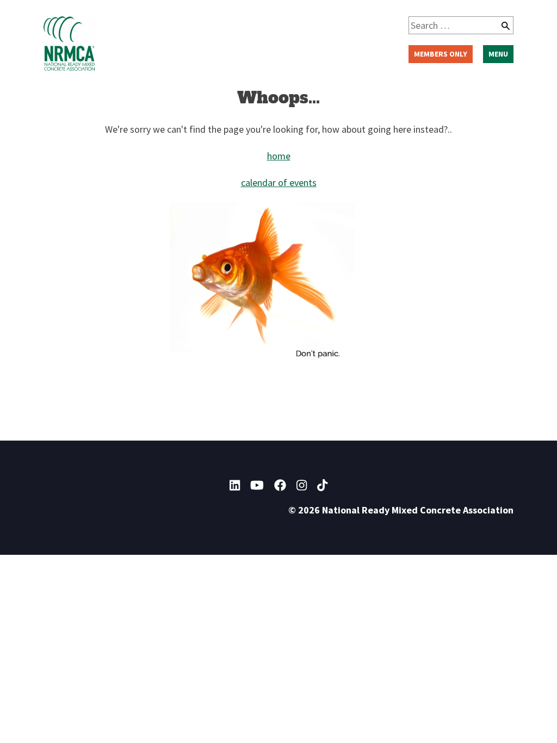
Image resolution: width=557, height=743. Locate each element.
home (278, 156)
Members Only (440, 54)
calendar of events (279, 182)
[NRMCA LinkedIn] (235, 485)
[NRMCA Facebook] (280, 485)
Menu (498, 54)
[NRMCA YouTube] (257, 485)
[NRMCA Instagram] (301, 485)
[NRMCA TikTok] (322, 485)
